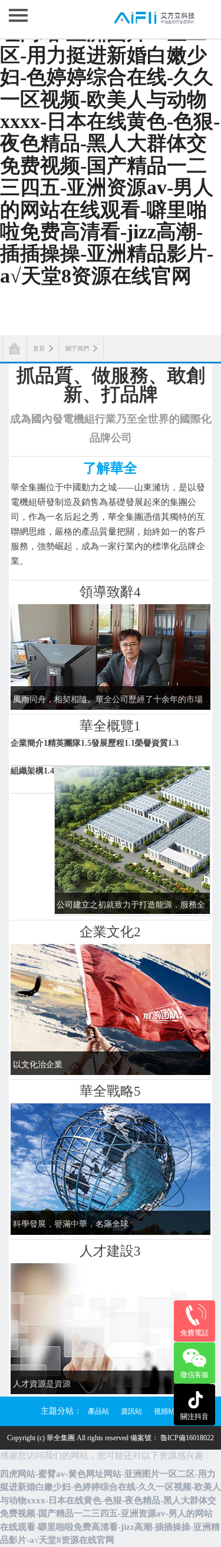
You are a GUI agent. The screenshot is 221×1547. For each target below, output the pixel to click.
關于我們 (77, 348)
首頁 (39, 348)
